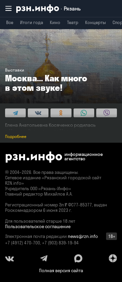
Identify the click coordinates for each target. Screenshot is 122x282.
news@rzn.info (83, 236)
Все (9, 22)
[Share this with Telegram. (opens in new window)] (15, 112)
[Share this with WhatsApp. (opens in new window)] (84, 112)
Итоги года (31, 22)
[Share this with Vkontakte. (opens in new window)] (38, 112)
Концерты (95, 22)
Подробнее (15, 136)
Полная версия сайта (61, 270)
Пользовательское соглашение (37, 226)
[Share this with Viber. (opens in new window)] (106, 112)
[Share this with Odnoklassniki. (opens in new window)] (60, 112)
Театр (72, 22)
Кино (55, 22)
